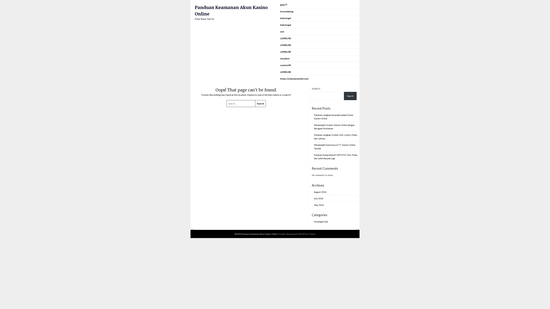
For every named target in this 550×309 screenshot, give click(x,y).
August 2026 (320, 192)
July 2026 (318, 198)
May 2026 (319, 205)
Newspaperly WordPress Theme (300, 234)
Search (316, 88)
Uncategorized (321, 221)
